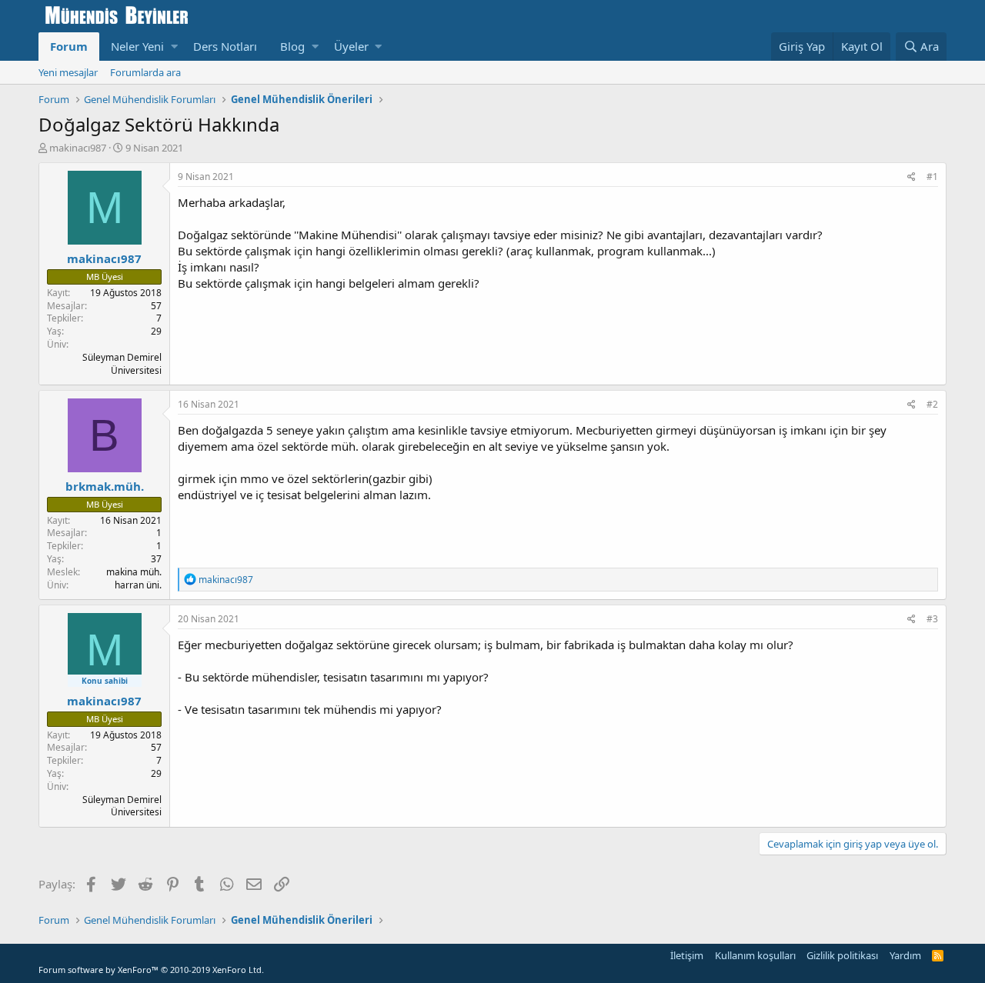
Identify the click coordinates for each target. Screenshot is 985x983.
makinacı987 (77, 148)
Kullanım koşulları (755, 955)
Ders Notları (225, 46)
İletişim (686, 955)
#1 (932, 176)
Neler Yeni (137, 46)
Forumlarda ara (145, 72)
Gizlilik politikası (842, 955)
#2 (932, 404)
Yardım (905, 955)
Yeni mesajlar (68, 72)
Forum (69, 46)
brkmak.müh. (104, 486)
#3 (932, 618)
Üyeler (351, 46)
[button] (174, 46)
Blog (292, 46)
